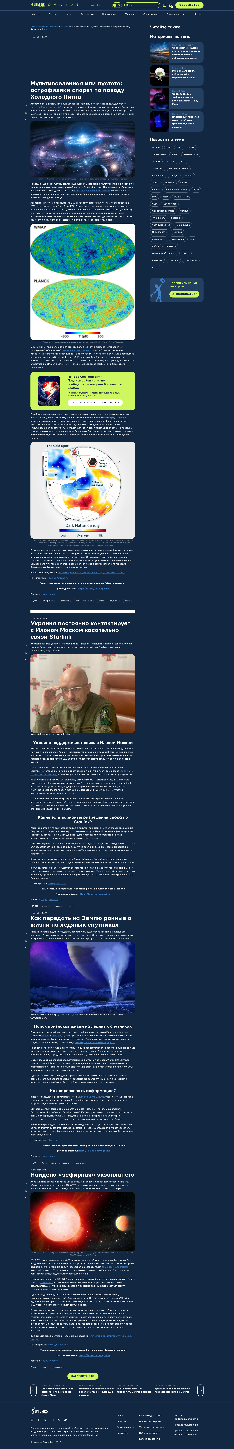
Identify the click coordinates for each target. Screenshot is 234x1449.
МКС (154, 197)
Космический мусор (176, 190)
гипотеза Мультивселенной (45, 107)
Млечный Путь (182, 197)
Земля (155, 183)
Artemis (156, 147)
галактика (170, 246)
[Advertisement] (82, 62)
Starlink (124, 771)
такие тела (46, 1282)
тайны (127, 601)
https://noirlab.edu (58, 1345)
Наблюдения (109, 14)
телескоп (173, 260)
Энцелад (56, 1036)
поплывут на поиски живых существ (95, 1042)
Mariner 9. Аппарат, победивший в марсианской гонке (183, 74)
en (98, 5)
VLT (183, 161)
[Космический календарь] (164, 5)
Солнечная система (163, 211)
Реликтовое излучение (108, 601)
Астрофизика (47, 601)
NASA (175, 154)
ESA (168, 147)
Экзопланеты (58, 1368)
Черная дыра (183, 225)
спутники (157, 260)
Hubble (190, 147)
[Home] (37, 5)
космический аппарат (164, 253)
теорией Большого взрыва (76, 350)
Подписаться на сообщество (95, 403)
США (154, 204)
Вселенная (64, 601)
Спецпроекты (150, 14)
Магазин (198, 14)
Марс (165, 197)
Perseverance (191, 154)
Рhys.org (52, 1140)
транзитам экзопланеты (115, 1267)
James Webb (159, 154)
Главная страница (39, 26)
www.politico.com (57, 883)
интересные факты (84, 601)
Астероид (157, 168)
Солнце (184, 211)
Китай (183, 183)
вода (192, 239)
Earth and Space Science (91, 1097)
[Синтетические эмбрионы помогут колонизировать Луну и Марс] (159, 98)
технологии (190, 260)
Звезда (174, 176)
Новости (35, 14)
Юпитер (177, 232)
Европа (45, 1036)
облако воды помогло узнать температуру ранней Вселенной (91, 573)
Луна (196, 190)
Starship (170, 161)
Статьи (53, 14)
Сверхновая (169, 204)
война (57, 906)
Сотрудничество (176, 14)
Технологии (87, 14)
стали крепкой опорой (42, 774)
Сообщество (189, 5)
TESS (44, 1368)
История (169, 183)
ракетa (185, 253)
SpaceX (156, 161)
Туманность (158, 218)
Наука (69, 14)
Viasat (99, 871)
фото (155, 267)
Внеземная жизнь (49, 1163)
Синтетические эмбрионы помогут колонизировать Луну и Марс (186, 99)
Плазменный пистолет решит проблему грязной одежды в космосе (185, 122)
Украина (130, 14)
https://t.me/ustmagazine (94, 894)
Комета (156, 190)
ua (92, 5)
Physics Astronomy (58, 578)
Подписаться (186, 294)
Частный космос (161, 225)
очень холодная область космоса (91, 191)
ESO (179, 147)
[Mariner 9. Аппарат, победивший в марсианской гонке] (159, 75)
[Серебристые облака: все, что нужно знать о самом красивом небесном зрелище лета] (159, 52)
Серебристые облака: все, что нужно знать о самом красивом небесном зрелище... (186, 53)
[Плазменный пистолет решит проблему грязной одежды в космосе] (159, 121)
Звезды (188, 176)
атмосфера (177, 239)
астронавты (159, 239)
